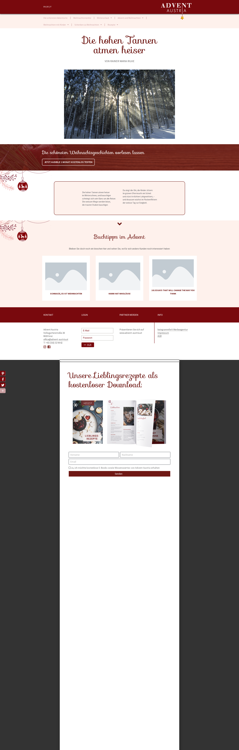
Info (160, 314)
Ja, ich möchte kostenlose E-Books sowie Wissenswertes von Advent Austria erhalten (115, 467)
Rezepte (111, 24)
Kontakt (48, 314)
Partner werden (128, 314)
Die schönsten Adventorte (55, 18)
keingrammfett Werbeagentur (173, 329)
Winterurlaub (103, 18)
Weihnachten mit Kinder (54, 24)
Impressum (163, 332)
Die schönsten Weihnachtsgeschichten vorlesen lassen (93, 152)
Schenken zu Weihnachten (87, 24)
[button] (119, 361)
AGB (160, 336)
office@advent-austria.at (55, 339)
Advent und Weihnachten (129, 18)
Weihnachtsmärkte (82, 18)
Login (88, 345)
